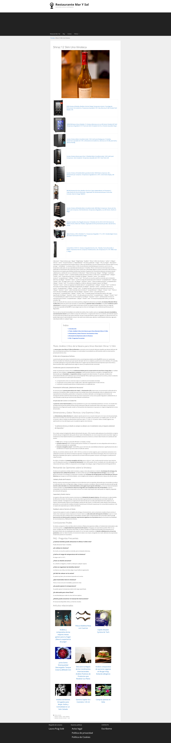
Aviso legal (77, 728)
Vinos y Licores (58, 715)
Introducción (72, 328)
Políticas (76, 33)
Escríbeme (107, 728)
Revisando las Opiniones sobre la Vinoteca (81, 336)
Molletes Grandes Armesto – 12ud (62, 718)
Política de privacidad (82, 732)
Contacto (69, 33)
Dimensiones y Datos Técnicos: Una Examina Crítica (83, 333)
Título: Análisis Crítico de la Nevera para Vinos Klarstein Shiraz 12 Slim (88, 331)
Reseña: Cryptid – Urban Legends (62, 716)
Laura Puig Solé (56, 728)
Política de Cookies (81, 737)
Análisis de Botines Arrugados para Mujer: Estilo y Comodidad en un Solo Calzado (63, 704)
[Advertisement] (85, 21)
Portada (52, 38)
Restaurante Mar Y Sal (72, 4)
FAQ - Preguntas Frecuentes (76, 338)
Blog (64, 33)
